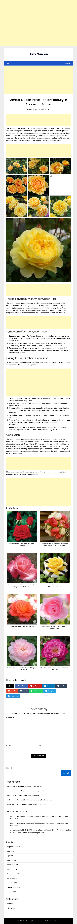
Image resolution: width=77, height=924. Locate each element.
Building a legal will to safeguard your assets (23, 795)
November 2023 (13, 878)
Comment (11, 717)
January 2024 (12, 869)
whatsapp (37, 691)
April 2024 (10, 856)
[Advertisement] (38, 23)
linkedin (49, 686)
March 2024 (11, 860)
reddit (13, 691)
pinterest (36, 686)
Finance (10, 903)
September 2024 (13, 847)
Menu (67, 63)
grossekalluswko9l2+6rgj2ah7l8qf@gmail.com (26, 830)
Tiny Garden (39, 54)
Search (9, 768)
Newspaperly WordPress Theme (49, 921)
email (25, 691)
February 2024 (12, 865)
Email (42, 745)
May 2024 (10, 851)
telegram (51, 691)
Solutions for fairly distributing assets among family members (30, 800)
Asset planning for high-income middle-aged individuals (28, 791)
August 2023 (12, 892)
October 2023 (12, 883)
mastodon (14, 696)
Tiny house (11, 908)
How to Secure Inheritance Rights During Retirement (26, 804)
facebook (22, 686)
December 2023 (13, 874)
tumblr (62, 686)
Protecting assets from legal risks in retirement (25, 786)
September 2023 (13, 887)
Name (9, 745)
